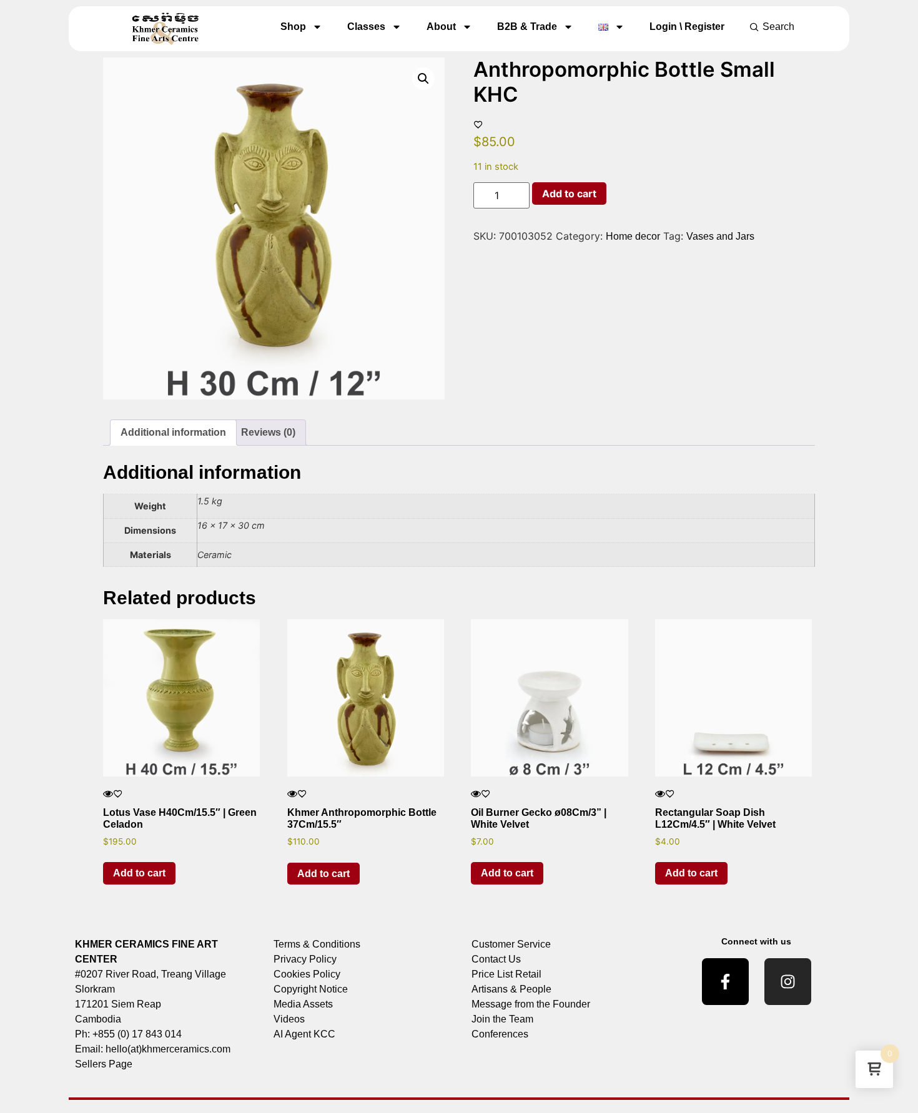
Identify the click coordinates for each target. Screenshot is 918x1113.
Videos (289, 1019)
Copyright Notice (311, 989)
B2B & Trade (527, 26)
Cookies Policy (307, 974)
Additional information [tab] (173, 432)
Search (778, 26)
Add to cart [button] (139, 873)
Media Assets (303, 1004)
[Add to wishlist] (478, 124)
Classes (366, 26)
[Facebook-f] (725, 981)
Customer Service (511, 944)
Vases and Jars (720, 236)
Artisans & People (511, 989)
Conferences (499, 1034)
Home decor (633, 236)
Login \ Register (686, 26)
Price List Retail (506, 974)
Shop (293, 26)
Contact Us (496, 959)
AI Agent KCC (304, 1034)
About (441, 26)
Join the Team (502, 1019)
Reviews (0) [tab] (268, 432)
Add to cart (569, 193)
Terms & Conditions (317, 944)
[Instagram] (787, 981)
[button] (423, 78)
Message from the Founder (530, 1004)
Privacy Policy (305, 959)
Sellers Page (103, 1064)
